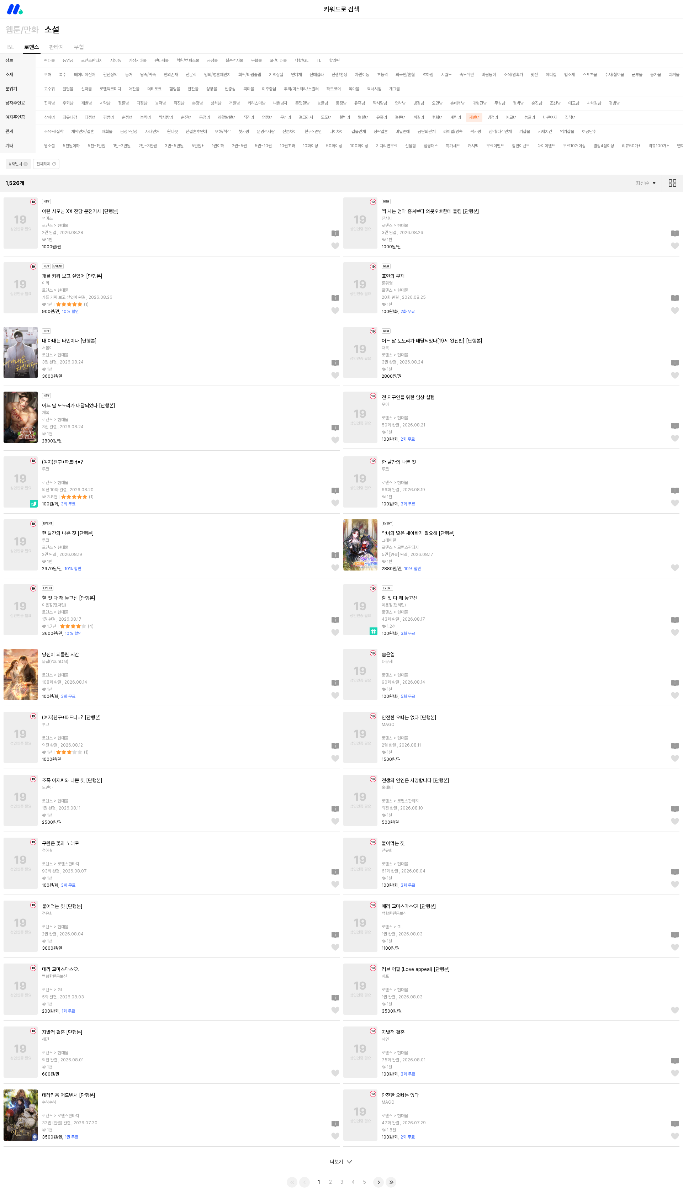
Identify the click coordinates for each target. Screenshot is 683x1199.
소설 (51, 30)
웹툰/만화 (22, 30)
